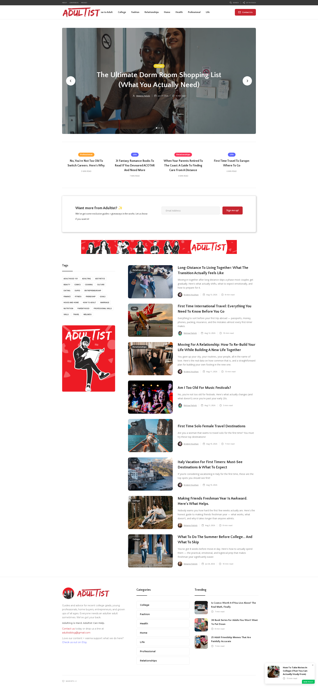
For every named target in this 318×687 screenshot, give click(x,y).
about (64, 2)
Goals (103, 296)
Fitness (78, 296)
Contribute (74, 2)
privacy (84, 2)
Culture (100, 284)
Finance (67, 296)
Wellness (87, 314)
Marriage (104, 302)
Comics (77, 284)
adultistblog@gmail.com (76, 632)
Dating (67, 290)
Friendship (91, 296)
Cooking (89, 284)
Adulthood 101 (71, 278)
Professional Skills (103, 308)
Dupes (77, 290)
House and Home (71, 302)
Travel (76, 314)
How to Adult (89, 302)
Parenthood (83, 308)
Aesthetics (100, 278)
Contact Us (247, 12)
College (159, 65)
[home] (81, 12)
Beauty (67, 284)
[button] (122, 12)
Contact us (68, 628)
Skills (66, 314)
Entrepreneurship (92, 290)
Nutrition (68, 308)
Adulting (86, 278)
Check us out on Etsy (74, 642)
